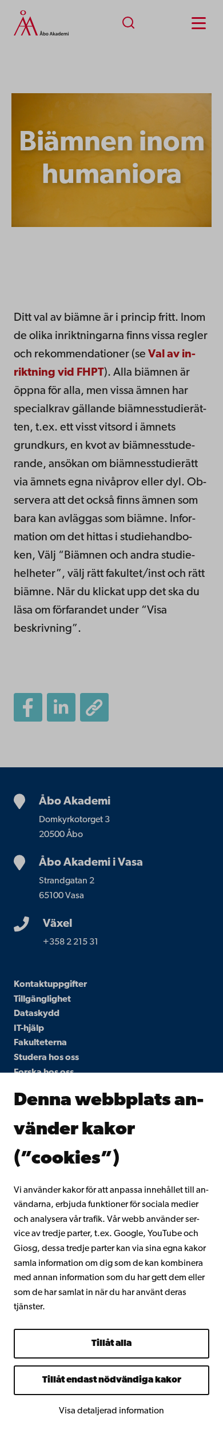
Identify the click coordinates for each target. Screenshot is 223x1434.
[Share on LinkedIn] (61, 707)
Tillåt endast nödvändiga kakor (111, 1380)
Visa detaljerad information (111, 1411)
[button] (94, 707)
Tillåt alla (111, 1343)
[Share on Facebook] (28, 707)
